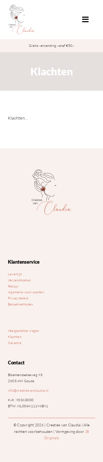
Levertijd (15, 274)
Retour (13, 286)
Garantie (14, 343)
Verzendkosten (19, 280)
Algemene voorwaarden (26, 292)
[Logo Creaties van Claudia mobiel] (51, 171)
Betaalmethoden (20, 304)
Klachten (15, 337)
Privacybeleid (18, 298)
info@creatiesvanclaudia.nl (28, 390)
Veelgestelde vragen (23, 330)
